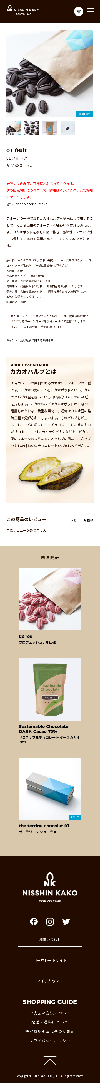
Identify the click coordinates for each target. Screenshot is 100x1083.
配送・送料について (49, 1022)
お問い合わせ (50, 939)
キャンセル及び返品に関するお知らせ (30, 340)
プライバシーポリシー (50, 1040)
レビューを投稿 (82, 520)
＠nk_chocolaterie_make (27, 203)
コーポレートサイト (50, 960)
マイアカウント (50, 980)
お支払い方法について (50, 1012)
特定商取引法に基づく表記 (50, 1031)
